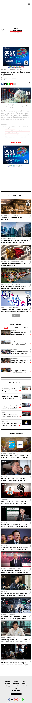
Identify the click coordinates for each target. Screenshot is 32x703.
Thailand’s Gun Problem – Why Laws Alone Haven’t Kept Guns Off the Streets (10, 397)
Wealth (3, 307)
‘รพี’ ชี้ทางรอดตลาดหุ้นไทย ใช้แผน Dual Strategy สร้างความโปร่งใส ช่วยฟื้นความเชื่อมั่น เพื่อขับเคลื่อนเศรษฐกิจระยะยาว (14, 572)
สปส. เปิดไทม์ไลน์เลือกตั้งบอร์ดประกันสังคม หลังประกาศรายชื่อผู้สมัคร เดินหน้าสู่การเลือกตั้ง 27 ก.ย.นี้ (10, 424)
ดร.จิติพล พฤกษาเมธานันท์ (15, 69)
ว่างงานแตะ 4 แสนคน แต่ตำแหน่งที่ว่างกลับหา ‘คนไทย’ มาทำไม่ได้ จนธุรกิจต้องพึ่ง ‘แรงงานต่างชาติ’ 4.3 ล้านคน (19, 371)
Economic (4, 238)
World (3, 284)
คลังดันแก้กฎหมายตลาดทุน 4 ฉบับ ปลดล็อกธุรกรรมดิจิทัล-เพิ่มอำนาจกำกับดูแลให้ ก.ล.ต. (14, 641)
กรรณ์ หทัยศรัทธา (6, 215)
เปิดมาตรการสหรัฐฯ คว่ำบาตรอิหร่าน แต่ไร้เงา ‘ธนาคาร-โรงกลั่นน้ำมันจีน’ (19, 334)
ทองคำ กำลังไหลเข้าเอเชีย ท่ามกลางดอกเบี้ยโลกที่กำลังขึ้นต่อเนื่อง (17, 132)
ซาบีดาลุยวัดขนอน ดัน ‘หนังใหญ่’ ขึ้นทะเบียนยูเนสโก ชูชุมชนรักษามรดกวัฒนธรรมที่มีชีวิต (14, 502)
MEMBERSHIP (16, 694)
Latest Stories (16, 434)
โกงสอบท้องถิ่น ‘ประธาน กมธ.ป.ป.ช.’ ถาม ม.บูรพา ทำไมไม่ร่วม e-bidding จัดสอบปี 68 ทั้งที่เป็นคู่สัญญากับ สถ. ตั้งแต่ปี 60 (14, 479)
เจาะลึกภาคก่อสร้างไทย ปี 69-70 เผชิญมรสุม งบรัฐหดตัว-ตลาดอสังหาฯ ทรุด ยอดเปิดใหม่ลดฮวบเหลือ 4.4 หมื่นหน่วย (19, 343)
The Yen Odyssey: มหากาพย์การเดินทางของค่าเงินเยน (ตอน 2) (13, 264)
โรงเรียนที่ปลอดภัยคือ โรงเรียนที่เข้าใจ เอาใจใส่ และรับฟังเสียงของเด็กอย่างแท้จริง (14, 287)
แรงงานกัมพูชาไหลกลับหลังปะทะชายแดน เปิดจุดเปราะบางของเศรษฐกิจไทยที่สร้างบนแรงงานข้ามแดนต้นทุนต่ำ (19, 352)
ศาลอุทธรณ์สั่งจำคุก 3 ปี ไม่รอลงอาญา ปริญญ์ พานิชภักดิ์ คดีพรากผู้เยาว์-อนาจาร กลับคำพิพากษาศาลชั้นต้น (19, 362)
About (16, 685)
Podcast (7, 681)
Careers (16, 683)
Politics (4, 476)
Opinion (4, 69)
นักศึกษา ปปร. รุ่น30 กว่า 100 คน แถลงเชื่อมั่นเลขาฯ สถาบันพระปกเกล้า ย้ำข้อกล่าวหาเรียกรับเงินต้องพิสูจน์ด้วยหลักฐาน (14, 525)
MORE (16, 315)
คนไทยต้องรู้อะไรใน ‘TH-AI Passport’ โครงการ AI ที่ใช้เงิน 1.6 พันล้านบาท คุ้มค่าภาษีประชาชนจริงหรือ (10, 390)
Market (19, 568)
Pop (24, 679)
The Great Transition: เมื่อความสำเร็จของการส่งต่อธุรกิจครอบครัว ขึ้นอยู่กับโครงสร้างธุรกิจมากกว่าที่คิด (14, 311)
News (7, 679)
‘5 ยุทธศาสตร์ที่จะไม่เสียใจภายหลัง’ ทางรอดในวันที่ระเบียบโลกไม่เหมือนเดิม (10, 407)
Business (12, 238)
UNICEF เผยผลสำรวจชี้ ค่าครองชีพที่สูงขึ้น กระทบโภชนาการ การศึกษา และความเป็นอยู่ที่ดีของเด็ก (14, 664)
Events (24, 683)
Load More (16, 668)
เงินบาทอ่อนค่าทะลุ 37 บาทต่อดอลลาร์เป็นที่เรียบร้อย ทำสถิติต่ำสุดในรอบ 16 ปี (17, 136)
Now (24, 681)
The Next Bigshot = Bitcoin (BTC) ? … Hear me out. (13, 218)
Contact (24, 685)
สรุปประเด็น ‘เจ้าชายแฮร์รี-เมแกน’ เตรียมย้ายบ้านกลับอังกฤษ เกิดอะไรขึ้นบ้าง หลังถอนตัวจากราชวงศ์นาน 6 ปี (10, 416)
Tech (11, 387)
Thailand (10, 284)
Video (16, 681)
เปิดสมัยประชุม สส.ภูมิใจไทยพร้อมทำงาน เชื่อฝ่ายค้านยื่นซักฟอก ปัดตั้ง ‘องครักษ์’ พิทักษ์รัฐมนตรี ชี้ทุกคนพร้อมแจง (14, 595)
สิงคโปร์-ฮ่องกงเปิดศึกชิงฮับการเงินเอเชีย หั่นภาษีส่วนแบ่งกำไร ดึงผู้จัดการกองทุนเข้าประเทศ (14, 241)
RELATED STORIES (16, 196)
